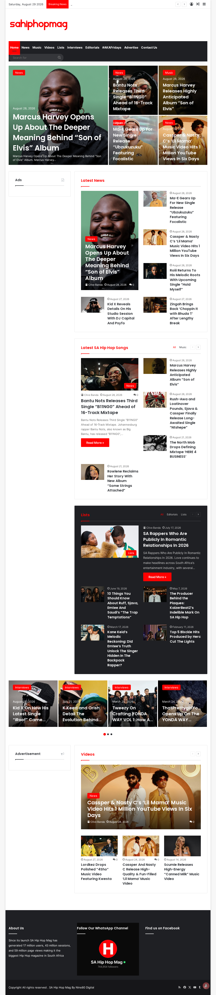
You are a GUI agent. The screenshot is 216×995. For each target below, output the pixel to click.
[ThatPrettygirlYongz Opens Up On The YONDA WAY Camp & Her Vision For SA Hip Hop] (182, 703)
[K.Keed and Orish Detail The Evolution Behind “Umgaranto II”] (82, 703)
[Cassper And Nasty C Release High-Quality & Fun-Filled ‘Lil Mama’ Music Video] (141, 846)
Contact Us (149, 47)
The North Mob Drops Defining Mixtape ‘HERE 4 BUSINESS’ (183, 449)
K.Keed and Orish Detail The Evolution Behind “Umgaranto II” (81, 717)
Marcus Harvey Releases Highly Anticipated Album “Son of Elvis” (113, 4)
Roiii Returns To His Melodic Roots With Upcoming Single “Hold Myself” (185, 280)
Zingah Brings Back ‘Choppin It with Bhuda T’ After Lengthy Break (184, 314)
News (26, 47)
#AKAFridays (111, 47)
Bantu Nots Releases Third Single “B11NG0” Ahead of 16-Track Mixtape (133, 97)
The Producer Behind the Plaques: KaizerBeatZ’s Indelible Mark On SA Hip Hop (184, 605)
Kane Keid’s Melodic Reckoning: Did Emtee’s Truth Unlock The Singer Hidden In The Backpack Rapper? (122, 649)
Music (36, 47)
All (174, 347)
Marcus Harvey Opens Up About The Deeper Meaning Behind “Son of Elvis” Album (57, 132)
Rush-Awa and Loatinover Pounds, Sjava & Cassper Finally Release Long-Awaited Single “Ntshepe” (184, 413)
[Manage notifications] (206, 985)
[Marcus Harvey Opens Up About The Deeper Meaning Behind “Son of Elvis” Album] (109, 240)
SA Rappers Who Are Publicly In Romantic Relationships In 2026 (166, 539)
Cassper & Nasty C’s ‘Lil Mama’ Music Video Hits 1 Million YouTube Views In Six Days (182, 147)
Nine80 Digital (85, 987)
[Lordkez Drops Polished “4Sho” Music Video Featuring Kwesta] (99, 846)
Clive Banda (95, 284)
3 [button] (111, 734)
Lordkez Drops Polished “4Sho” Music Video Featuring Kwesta (96, 871)
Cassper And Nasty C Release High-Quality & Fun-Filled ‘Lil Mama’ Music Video (139, 874)
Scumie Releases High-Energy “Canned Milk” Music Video (181, 871)
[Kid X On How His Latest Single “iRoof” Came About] (33, 703)
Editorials (92, 47)
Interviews (74, 47)
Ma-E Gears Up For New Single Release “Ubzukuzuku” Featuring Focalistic (133, 144)
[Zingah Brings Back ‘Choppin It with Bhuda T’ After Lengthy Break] (155, 305)
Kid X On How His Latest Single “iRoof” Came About (31, 717)
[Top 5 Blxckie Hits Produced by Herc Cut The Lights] (155, 633)
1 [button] (104, 734)
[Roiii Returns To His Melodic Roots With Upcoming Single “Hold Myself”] (155, 271)
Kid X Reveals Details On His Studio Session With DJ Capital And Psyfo (120, 314)
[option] (108, 115)
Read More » (95, 442)
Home (14, 47)
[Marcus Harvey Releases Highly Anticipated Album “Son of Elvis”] (155, 366)
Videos (49, 47)
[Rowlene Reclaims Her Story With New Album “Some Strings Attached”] (92, 472)
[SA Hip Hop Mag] (40, 25)
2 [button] (108, 734)
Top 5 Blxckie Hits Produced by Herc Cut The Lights (185, 637)
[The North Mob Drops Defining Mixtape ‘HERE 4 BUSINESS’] (155, 443)
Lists (60, 47)
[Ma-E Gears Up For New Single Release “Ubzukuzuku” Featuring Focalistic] (133, 140)
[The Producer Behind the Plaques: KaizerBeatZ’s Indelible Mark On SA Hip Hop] (155, 594)
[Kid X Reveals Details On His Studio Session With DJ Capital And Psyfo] (92, 305)
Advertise (131, 47)
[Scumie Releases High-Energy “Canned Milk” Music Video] (182, 846)
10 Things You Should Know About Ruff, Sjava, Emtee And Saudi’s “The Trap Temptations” (122, 605)
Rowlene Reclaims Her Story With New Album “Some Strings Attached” (122, 481)
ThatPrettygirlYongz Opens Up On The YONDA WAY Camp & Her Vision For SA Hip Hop (184, 719)
